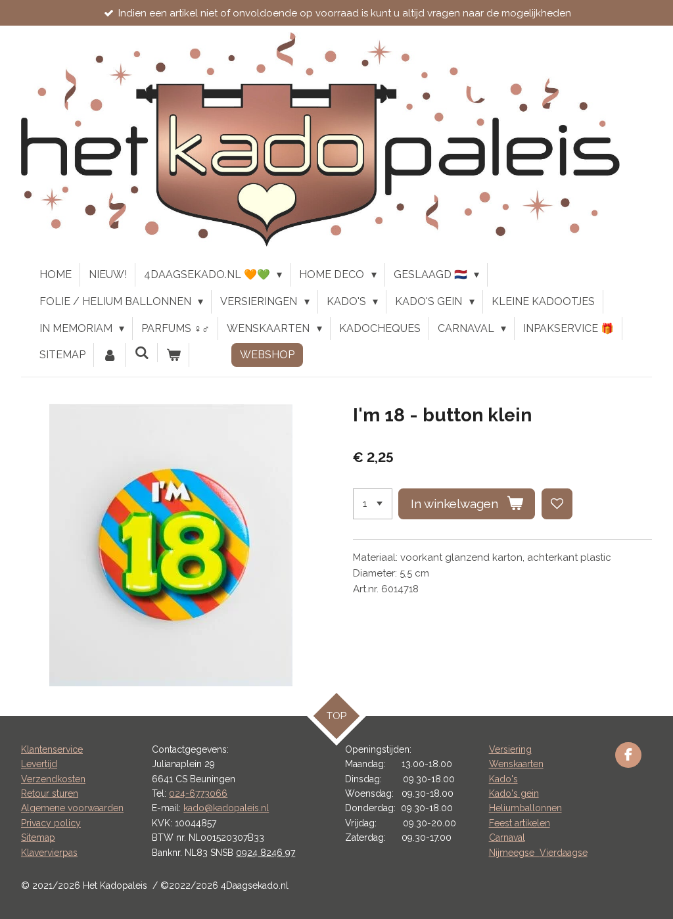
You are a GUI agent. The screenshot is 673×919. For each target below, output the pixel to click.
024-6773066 (198, 793)
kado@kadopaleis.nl (226, 808)
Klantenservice (52, 749)
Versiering (510, 749)
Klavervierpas (49, 852)
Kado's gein (514, 793)
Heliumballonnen (525, 808)
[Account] (110, 355)
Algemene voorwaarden (72, 808)
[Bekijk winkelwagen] (173, 355)
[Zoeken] (141, 352)
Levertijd (39, 764)
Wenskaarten (516, 764)
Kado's (503, 779)
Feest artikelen (519, 823)
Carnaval (507, 837)
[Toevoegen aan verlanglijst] (557, 503)
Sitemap (38, 837)
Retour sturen (49, 793)
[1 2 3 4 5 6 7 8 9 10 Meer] (372, 503)
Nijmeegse (514, 852)
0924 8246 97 (265, 852)
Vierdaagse (564, 852)
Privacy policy (51, 823)
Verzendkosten (53, 779)
